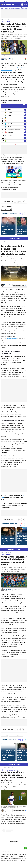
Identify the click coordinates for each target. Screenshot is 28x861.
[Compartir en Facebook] (15, 201)
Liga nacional (8, 19)
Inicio (2, 19)
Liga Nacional (4, 8)
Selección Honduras (14, 8)
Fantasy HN (7, 1)
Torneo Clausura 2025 (6, 209)
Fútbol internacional (10, 767)
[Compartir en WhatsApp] (18, 201)
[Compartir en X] (20, 201)
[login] (22, 4)
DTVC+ (2, 1)
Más (6, 241)
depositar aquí (19, 432)
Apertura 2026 (4, 735)
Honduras (3, 208)
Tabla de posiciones (11, 208)
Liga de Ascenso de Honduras (16, 735)
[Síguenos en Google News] (23, 201)
